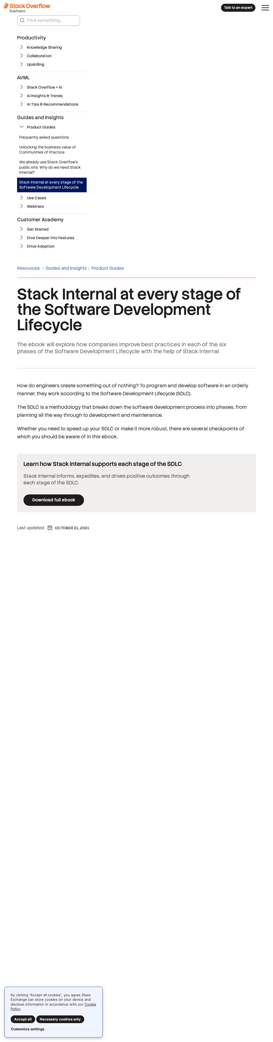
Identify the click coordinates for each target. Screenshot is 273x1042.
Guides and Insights (40, 117)
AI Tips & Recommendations (52, 104)
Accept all (23, 1019)
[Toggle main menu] (265, 7)
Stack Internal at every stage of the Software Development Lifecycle (51, 185)
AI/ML (23, 77)
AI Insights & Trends (45, 95)
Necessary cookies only (60, 1019)
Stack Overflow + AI (44, 87)
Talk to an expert (238, 7)
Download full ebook (53, 500)
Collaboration (39, 55)
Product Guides (41, 127)
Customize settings (27, 1029)
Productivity (31, 38)
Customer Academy (40, 219)
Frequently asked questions (44, 137)
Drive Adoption (40, 246)
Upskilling (35, 64)
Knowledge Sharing (44, 47)
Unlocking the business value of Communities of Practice (47, 150)
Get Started (38, 229)
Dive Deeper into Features (50, 237)
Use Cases (36, 197)
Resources (29, 268)
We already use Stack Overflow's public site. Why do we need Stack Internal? (50, 167)
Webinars (35, 206)
